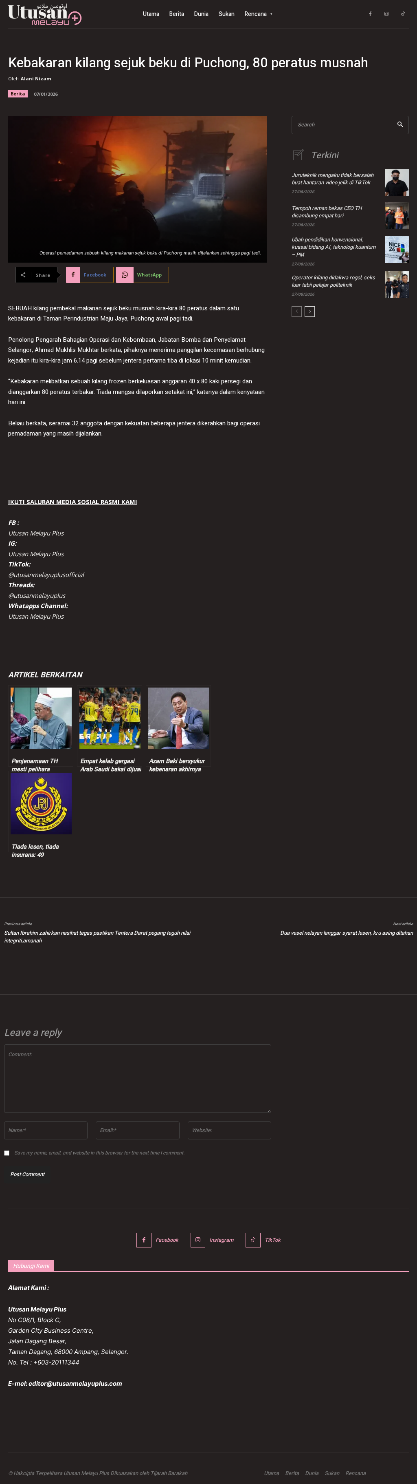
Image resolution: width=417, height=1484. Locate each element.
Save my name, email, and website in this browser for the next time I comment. (99, 1153)
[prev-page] (297, 311)
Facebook (167, 1240)
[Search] (400, 125)
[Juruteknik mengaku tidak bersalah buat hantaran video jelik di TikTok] (397, 182)
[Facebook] (370, 14)
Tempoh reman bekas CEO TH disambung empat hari (327, 211)
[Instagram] (386, 14)
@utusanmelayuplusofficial (46, 575)
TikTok (273, 1240)
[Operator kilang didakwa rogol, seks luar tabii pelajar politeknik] (397, 284)
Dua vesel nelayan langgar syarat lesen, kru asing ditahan (346, 933)
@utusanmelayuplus (36, 595)
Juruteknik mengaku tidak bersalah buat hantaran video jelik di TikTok (332, 178)
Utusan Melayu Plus (36, 533)
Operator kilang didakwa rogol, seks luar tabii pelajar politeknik (333, 281)
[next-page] (310, 311)
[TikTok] (403, 14)
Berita (18, 94)
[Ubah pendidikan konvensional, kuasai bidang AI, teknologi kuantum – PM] (397, 249)
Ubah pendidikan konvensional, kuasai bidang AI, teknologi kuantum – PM (333, 247)
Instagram (221, 1240)
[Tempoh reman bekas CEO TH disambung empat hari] (397, 215)
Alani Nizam (36, 78)
